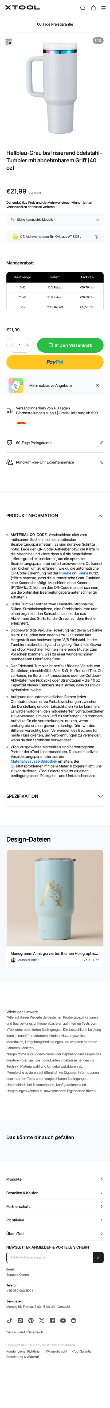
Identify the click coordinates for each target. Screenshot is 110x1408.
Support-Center (17, 1275)
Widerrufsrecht (56, 1351)
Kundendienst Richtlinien (23, 1351)
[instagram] (20, 1320)
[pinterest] (31, 1320)
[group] (55, 908)
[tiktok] (9, 1320)
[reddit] (73, 1320)
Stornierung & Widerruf (22, 1357)
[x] (41, 1320)
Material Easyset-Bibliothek (34, 761)
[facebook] (52, 1320)
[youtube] (63, 1320)
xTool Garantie (82, 1351)
